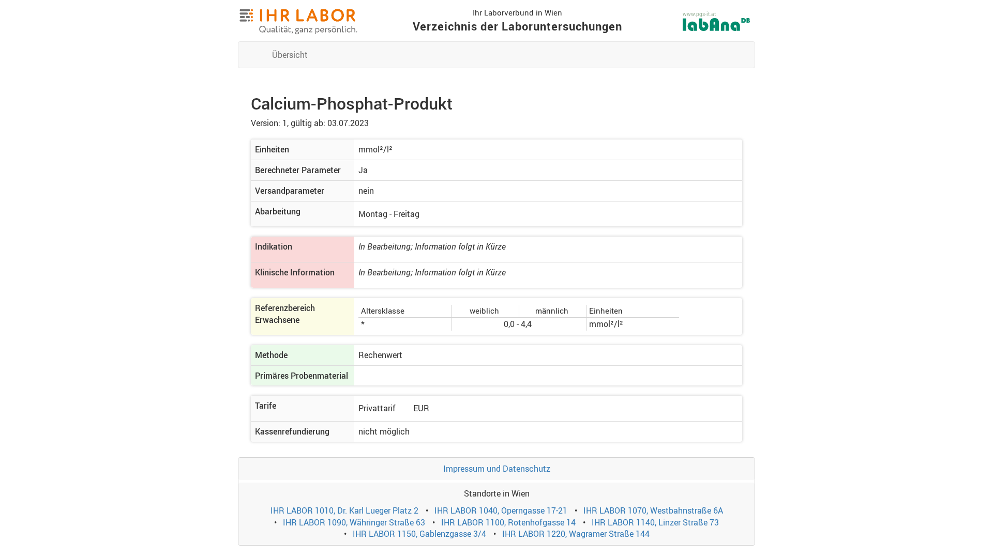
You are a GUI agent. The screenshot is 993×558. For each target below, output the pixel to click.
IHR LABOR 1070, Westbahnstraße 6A (653, 510)
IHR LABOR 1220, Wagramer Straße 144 (576, 533)
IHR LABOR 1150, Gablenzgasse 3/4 (419, 533)
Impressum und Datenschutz (496, 468)
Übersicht (290, 54)
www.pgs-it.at (699, 14)
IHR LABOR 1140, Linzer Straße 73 (655, 522)
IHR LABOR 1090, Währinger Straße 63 (354, 522)
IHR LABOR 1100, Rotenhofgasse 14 (508, 522)
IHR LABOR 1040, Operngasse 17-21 (500, 510)
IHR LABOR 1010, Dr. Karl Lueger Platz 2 (344, 510)
